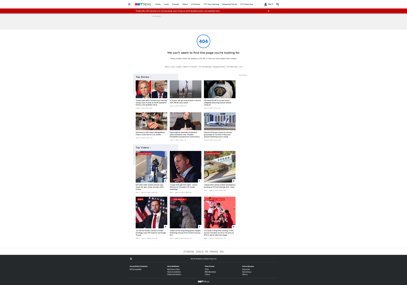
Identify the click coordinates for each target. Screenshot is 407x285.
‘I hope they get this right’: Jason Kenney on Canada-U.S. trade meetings (183, 187)
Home (158, 4)
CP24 (207, 269)
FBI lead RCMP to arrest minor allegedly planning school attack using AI (217, 102)
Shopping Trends (229, 4)
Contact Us (200, 251)
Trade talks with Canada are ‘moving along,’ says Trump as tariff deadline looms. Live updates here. (151, 102)
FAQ (206, 251)
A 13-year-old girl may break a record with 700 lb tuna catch (185, 101)
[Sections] (129, 4)
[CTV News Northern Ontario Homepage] (143, 4)
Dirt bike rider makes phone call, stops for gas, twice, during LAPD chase (149, 187)
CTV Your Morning (211, 4)
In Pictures (195, 4)
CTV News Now (246, 4)
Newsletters (214, 251)
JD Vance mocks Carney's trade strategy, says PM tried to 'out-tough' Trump (151, 233)
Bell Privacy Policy (173, 269)
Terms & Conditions (174, 272)
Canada (175, 4)
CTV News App (188, 251)
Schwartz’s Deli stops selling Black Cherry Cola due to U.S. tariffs (150, 133)
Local (166, 4)
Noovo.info (246, 269)
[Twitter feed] (131, 258)
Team (222, 251)
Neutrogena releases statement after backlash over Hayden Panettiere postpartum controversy (185, 134)
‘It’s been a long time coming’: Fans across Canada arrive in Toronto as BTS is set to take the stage (219, 233)
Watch (185, 4)
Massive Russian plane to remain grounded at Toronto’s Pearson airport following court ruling (218, 134)
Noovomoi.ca (246, 272)
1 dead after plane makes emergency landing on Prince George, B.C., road (219, 186)
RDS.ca (244, 274)
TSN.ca (207, 274)
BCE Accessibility (136, 269)
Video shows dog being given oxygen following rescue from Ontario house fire (185, 233)
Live (240, 67)
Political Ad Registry (174, 274)
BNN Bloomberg (210, 272)
